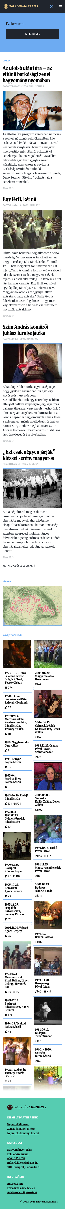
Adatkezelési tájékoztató (22, 1192)
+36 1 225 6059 (16, 1158)
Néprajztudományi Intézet (23, 1133)
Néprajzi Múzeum (18, 1124)
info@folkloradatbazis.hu (22, 1162)
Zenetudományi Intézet (21, 1128)
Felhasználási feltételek (21, 1188)
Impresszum (15, 1183)
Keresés (34, 34)
